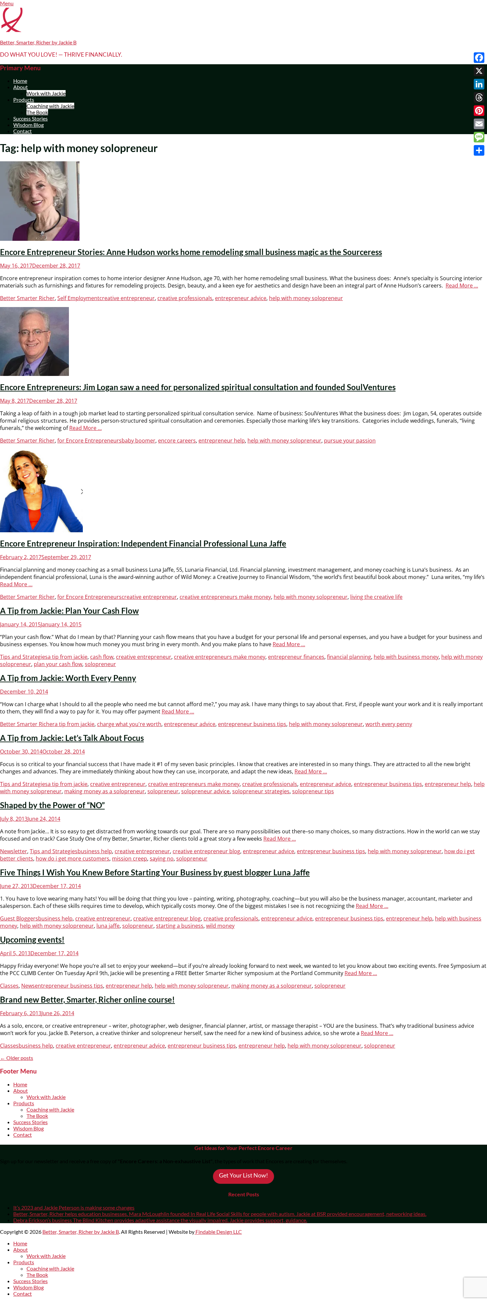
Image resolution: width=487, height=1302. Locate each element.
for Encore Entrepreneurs (89, 440)
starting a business (179, 925)
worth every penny (388, 724)
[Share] (479, 150)
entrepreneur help (221, 440)
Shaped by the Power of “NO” (52, 805)
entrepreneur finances (296, 656)
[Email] (479, 123)
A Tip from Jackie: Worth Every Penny (68, 678)
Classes (9, 985)
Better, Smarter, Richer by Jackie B (38, 42)
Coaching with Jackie (50, 106)
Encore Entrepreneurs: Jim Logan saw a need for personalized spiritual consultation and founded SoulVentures (198, 387)
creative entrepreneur (127, 298)
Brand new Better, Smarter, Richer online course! (87, 999)
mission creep (129, 858)
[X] (479, 71)
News (28, 985)
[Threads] (479, 97)
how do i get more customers (72, 858)
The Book (37, 112)
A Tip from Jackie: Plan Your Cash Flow (69, 610)
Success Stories (30, 118)
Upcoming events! (32, 939)
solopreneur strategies (261, 791)
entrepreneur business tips (252, 724)
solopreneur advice (205, 791)
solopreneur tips (313, 791)
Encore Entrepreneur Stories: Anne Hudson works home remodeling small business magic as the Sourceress (191, 252)
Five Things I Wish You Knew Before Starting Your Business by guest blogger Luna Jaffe (155, 872)
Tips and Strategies (24, 656)
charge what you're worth (129, 724)
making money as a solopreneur (104, 791)
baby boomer (138, 440)
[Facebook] (479, 57)
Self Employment (78, 298)
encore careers (177, 440)
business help (95, 851)
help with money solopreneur (306, 298)
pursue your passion (350, 440)
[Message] (479, 137)
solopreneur (100, 664)
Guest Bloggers (19, 918)
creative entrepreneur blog (206, 851)
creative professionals (184, 298)
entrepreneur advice (240, 298)
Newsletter (13, 851)
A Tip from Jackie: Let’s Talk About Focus (72, 738)
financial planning (349, 656)
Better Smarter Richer (27, 298)
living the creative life (376, 596)
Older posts (16, 1058)
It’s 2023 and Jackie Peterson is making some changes (74, 1207)
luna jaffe (108, 925)
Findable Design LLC (218, 1231)
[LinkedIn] (479, 84)
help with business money (406, 656)
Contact (22, 131)
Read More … (462, 285)
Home (20, 81)
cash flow (101, 656)
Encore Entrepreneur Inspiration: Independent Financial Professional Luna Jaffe (143, 543)
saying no (162, 858)
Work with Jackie (46, 93)
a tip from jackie (67, 656)
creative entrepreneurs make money (225, 596)
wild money (220, 925)
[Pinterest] (479, 110)
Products (23, 99)
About (20, 87)
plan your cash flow (58, 664)
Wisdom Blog (28, 125)
